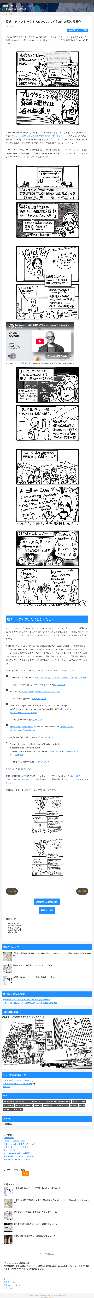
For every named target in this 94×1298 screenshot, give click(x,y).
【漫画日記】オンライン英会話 (16, 1080)
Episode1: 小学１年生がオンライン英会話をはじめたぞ (26, 1000)
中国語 (72, 1105)
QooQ (51, 1297)
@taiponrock (27, 727)
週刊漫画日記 (61, 1105)
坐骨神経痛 (26, 1105)
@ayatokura (15, 727)
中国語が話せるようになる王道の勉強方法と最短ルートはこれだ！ (41, 977)
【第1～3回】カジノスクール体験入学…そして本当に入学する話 (30, 1003)
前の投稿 (82, 891)
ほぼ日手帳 (7, 1105)
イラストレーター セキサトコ (16, 1147)
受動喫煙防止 (48, 1105)
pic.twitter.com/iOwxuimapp (22, 730)
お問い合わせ (9, 1288)
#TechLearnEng (43, 678)
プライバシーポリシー (13, 1285)
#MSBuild (55, 678)
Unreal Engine (63, 1101)
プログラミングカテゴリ (47, 902)
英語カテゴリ (47, 910)
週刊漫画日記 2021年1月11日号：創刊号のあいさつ (35, 1224)
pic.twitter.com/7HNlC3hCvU (73, 678)
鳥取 (80, 1105)
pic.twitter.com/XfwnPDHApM (23, 713)
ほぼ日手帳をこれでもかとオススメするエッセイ (34, 1236)
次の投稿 (12, 891)
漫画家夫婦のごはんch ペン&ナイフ (19, 1156)
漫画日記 (6, 1087)
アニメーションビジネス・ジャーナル (19, 1144)
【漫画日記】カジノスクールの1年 (17, 1084)
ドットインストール (12, 1150)
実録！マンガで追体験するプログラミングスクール (34, 965)
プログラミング (74, 30)
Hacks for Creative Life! (14, 1141)
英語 (85, 30)
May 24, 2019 (59, 685)
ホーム (6, 1279)
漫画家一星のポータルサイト (16, 6)
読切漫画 (7, 1109)
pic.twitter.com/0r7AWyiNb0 (47, 692)
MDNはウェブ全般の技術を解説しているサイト (43, 136)
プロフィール (9, 1282)
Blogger (51, 1254)
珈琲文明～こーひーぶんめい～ (17, 1159)
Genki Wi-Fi (9, 1138)
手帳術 (37, 1105)
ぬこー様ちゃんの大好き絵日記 (17, 1153)
